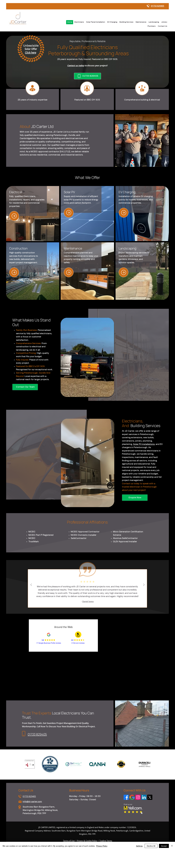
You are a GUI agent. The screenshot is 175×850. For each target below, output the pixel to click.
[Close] (171, 846)
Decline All (151, 846)
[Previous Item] (30, 764)
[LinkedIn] (143, 797)
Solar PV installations (144, 444)
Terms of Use (69, 840)
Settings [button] (139, 846)
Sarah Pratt (88, 595)
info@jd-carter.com (32, 802)
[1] (14, 216)
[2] (69, 213)
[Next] (144, 585)
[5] (69, 272)
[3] (123, 213)
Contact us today (75, 65)
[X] (149, 797)
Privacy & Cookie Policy (87, 840)
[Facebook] (126, 797)
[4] (14, 272)
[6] (123, 272)
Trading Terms (105, 840)
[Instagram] (138, 797)
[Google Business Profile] (132, 797)
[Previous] (31, 585)
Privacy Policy (101, 846)
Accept (164, 846)
